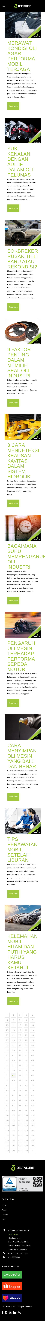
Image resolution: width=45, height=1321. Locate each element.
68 (26, 1080)
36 (13, 1050)
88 (26, 1100)
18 (26, 1030)
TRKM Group (13, 1234)
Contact (5, 1214)
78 (26, 1090)
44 (32, 1055)
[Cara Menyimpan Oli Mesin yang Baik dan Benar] (23, 727)
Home (4, 1205)
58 (26, 1070)
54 (32, 1065)
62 (20, 1075)
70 (7, 1085)
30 (7, 1045)
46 (13, 1060)
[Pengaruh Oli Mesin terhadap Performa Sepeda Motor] (23, 625)
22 (20, 1035)
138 (26, 1150)
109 (32, 1120)
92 (20, 1105)
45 (7, 1060)
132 (20, 1145)
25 (7, 1040)
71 (13, 1085)
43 (26, 1055)
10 (7, 1025)
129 (32, 1140)
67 (20, 1080)
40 (7, 1055)
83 (26, 1095)
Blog (3, 1219)
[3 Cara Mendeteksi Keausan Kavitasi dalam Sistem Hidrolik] (23, 427)
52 (20, 1065)
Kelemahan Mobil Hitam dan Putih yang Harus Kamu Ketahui (22, 952)
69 (32, 1080)
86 (13, 1100)
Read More (13, 106)
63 (26, 1075)
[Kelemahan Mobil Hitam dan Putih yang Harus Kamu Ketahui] (23, 918)
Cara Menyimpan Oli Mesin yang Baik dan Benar (22, 756)
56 (13, 1070)
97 (20, 1110)
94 (32, 1105)
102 (20, 1115)
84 (32, 1095)
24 (32, 1035)
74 (32, 1085)
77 (20, 1090)
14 (32, 1025)
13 (26, 1025)
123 (26, 1135)
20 (7, 1035)
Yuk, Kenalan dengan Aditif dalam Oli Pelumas (20, 161)
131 (13, 1145)
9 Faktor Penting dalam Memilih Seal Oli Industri (19, 362)
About (4, 1210)
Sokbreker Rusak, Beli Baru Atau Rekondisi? (22, 258)
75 (7, 1090)
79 (32, 1090)
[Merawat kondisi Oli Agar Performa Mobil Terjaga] (23, 25)
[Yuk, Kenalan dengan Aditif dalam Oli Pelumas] (23, 130)
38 (26, 1050)
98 (26, 1110)
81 (13, 1095)
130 (7, 1145)
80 (7, 1095)
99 (32, 1110)
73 (26, 1085)
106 (13, 1120)
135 (7, 1150)
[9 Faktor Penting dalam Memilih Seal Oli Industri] (23, 331)
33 (26, 1045)
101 (13, 1115)
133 (26, 1145)
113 (26, 1125)
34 (32, 1045)
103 (26, 1115)
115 (7, 1130)
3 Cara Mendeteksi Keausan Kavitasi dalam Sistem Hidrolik (23, 460)
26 (13, 1040)
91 (13, 1105)
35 (7, 1050)
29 (32, 1040)
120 (7, 1135)
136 (13, 1150)
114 (32, 1125)
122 (20, 1135)
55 (7, 1070)
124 (32, 1135)
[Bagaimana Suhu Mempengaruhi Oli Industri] (23, 528)
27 (20, 1040)
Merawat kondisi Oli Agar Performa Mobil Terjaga (22, 56)
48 (26, 1060)
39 (32, 1050)
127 (20, 1140)
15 (7, 1030)
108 (26, 1120)
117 (19, 1130)
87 (20, 1100)
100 (7, 1115)
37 (20, 1050)
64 (32, 1075)
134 (32, 1145)
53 (26, 1065)
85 (7, 1100)
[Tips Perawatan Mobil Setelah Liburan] (23, 821)
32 (20, 1045)
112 (19, 1125)
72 (20, 1085)
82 (20, 1095)
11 (13, 1025)
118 (26, 1130)
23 (26, 1035)
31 (13, 1045)
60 (7, 1075)
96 (13, 1110)
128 (26, 1140)
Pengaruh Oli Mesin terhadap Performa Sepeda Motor (21, 656)
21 (13, 1035)
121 (13, 1135)
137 (20, 1150)
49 (32, 1060)
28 (26, 1040)
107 (20, 1120)
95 (7, 1110)
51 (13, 1065)
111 (13, 1125)
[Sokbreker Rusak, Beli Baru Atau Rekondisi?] (23, 233)
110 (7, 1125)
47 (20, 1060)
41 (13, 1055)
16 (13, 1030)
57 (20, 1070)
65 (7, 1080)
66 (13, 1080)
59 (32, 1070)
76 (13, 1090)
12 (20, 1025)
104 (32, 1115)
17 (20, 1030)
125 (7, 1140)
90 (7, 1105)
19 (32, 1030)
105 (7, 1120)
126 (13, 1140)
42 (20, 1055)
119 (32, 1130)
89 (32, 1100)
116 (13, 1130)
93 (26, 1105)
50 (7, 1065)
